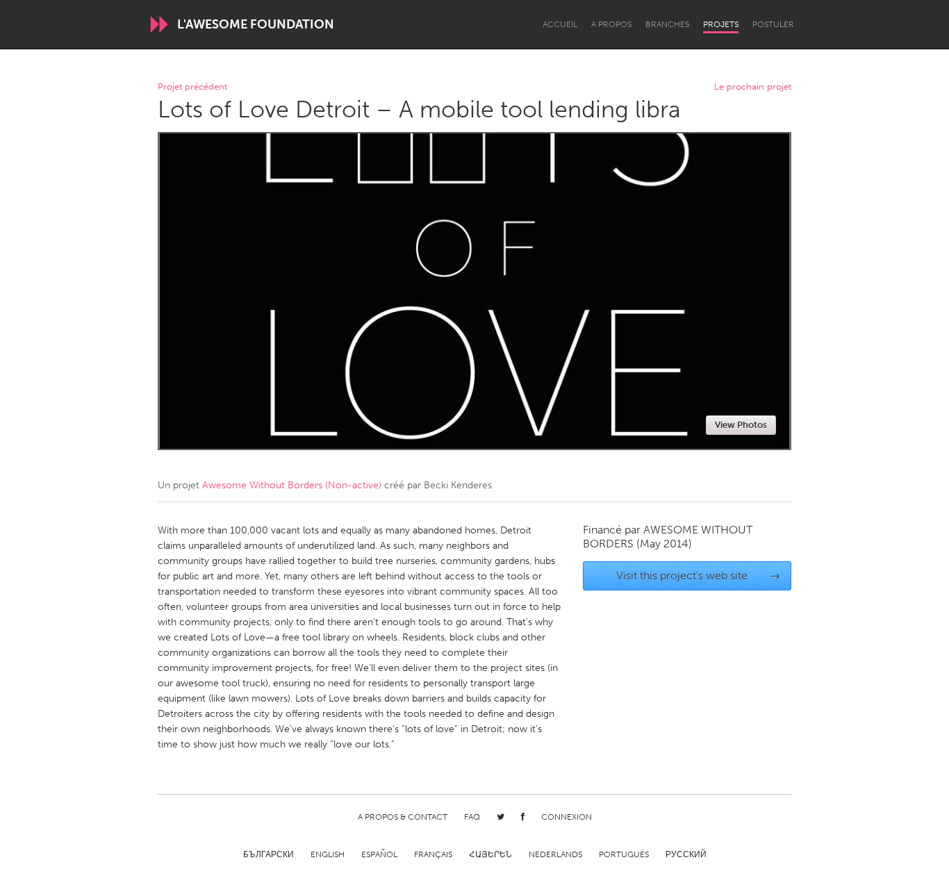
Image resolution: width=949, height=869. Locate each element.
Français (433, 854)
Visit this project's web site (698, 575)
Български (268, 854)
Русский (686, 854)
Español (379, 854)
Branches (667, 24)
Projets (720, 24)
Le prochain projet (752, 87)
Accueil (560, 24)
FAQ (472, 817)
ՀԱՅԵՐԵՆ (490, 854)
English (328, 854)
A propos (611, 24)
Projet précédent (192, 87)
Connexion (566, 817)
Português (624, 854)
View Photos (741, 425)
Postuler (773, 24)
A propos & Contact (402, 817)
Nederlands (555, 854)
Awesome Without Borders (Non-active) (291, 485)
